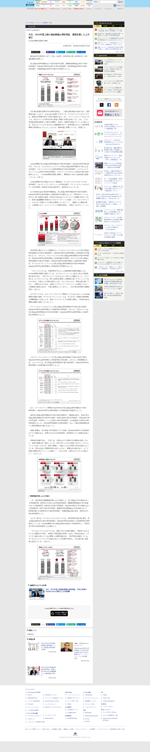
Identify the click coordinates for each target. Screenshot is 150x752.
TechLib (87, 721)
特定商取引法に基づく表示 (117, 729)
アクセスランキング (105, 23)
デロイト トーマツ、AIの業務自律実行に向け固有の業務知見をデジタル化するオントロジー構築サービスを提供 (110, 40)
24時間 (105, 26)
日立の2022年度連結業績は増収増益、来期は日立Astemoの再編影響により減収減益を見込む (48, 671)
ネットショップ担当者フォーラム (54, 698)
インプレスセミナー (50, 704)
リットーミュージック (73, 695)
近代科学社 (68, 716)
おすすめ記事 (103, 275)
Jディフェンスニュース (91, 698)
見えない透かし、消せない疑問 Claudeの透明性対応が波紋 (113, 295)
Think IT (30, 695)
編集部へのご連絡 (68, 729)
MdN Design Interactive (91, 716)
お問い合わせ (45, 729)
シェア (52, 52)
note (72, 52)
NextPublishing (49, 718)
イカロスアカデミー (90, 707)
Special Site (103, 55)
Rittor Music (68, 692)
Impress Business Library (52, 701)
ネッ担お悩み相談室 (33, 710)
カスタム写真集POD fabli (110, 715)
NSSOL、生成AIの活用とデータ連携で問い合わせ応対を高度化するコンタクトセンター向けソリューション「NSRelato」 (113, 175)
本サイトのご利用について (32, 729)
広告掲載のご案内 (56, 729)
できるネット (31, 719)
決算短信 (30, 634)
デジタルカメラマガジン (34, 716)
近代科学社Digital (72, 718)
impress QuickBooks (108, 701)
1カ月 (120, 26)
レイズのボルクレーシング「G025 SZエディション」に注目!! (113, 62)
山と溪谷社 (68, 707)
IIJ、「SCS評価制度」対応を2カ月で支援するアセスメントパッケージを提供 (113, 181)
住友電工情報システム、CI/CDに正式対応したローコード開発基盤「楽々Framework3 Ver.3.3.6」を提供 (113, 129)
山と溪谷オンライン (72, 709)
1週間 (113, 26)
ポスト (37, 52)
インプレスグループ (102, 729)
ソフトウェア (108, 8)
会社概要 (92, 729)
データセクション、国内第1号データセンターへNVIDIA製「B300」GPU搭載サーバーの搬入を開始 (110, 30)
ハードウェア (97, 8)
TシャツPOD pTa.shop (109, 712)
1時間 (97, 26)
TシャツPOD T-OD (72, 701)
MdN (84, 710)
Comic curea (106, 698)
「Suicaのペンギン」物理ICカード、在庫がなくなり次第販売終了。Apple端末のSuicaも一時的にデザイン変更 (111, 268)
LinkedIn (82, 52)
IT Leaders (30, 704)
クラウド (88, 8)
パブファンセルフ (108, 706)
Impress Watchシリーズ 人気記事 (110, 243)
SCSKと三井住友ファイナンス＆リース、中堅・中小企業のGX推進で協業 (113, 235)
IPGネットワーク (105, 709)
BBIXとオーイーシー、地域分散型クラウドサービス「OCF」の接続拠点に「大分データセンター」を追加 (111, 44)
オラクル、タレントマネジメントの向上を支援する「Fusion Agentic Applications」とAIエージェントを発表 (113, 229)
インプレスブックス (50, 715)
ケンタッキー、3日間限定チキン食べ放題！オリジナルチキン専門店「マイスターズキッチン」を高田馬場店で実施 (110, 264)
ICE (102, 692)
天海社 (105, 695)
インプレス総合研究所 (34, 701)
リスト (43, 52)
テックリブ (86, 719)
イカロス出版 (87, 692)
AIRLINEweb (88, 695)
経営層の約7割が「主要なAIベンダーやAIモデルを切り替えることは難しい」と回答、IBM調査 (109, 204)
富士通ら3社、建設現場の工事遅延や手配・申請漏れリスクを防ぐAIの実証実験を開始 (113, 150)
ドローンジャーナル (33, 707)
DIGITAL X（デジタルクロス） (53, 707)
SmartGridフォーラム (51, 695)
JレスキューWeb (89, 704)
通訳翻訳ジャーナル (90, 701)
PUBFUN (103, 704)
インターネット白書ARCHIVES (36, 722)
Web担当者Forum (32, 698)
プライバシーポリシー (82, 729)
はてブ (62, 52)
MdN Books (88, 712)
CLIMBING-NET (71, 712)
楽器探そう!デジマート (73, 698)
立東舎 (69, 704)
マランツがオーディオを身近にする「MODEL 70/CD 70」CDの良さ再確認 (113, 69)
